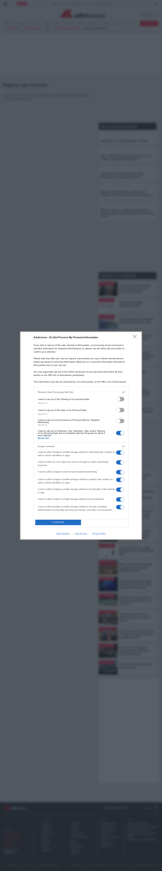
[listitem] (81, 392)
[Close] (136, 338)
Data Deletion (63, 533)
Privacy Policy (99, 533)
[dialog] (81, 435)
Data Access (81, 533)
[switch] (120, 399)
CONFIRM (58, 522)
